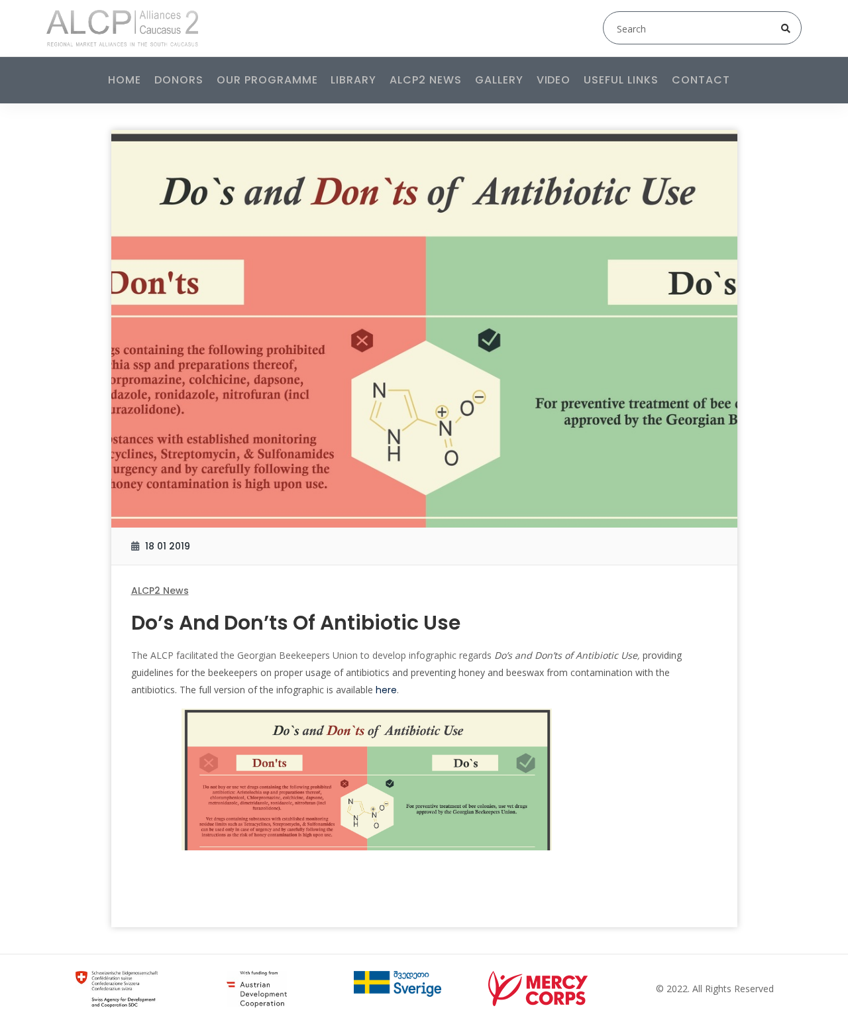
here (386, 690)
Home (124, 79)
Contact (701, 79)
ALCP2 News (426, 79)
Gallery (499, 79)
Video (554, 79)
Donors (178, 79)
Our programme (267, 79)
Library (353, 79)
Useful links (621, 79)
